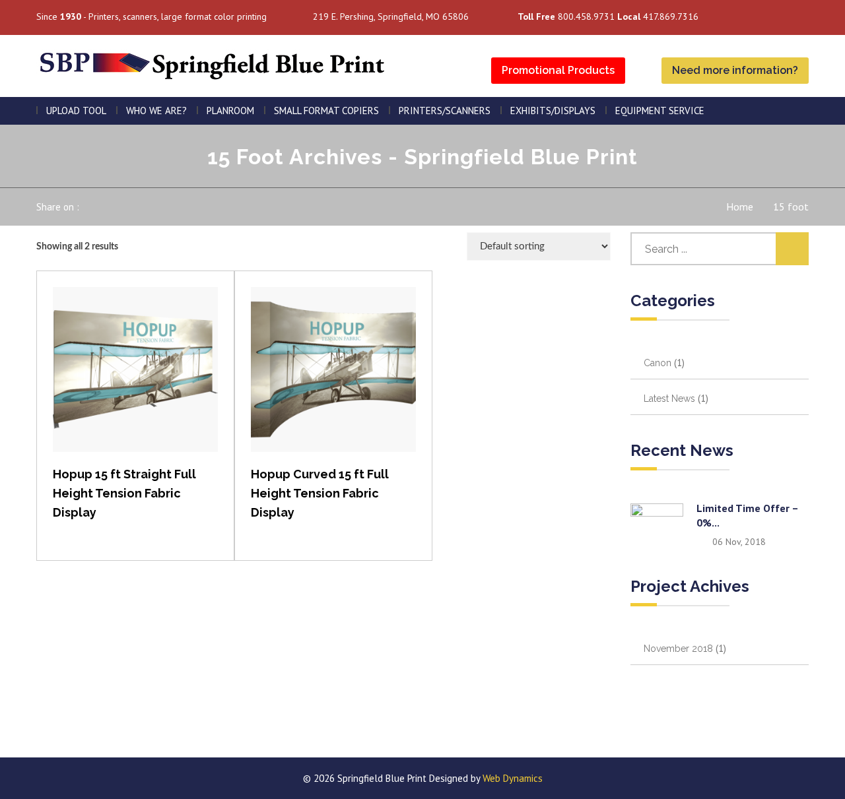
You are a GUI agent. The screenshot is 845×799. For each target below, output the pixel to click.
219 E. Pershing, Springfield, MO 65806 (391, 16)
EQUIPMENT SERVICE (659, 110)
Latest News (669, 398)
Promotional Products (558, 70)
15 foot (791, 206)
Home (739, 206)
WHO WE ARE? (156, 110)
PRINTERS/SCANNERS (444, 110)
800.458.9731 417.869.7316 (608, 16)
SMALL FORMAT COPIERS (326, 110)
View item (135, 383)
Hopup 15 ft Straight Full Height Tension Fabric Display (124, 493)
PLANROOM (230, 110)
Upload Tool (76, 110)
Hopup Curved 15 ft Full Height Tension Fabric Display (320, 493)
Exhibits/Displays (552, 110)
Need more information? (735, 70)
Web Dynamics (513, 778)
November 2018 (678, 648)
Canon (657, 363)
